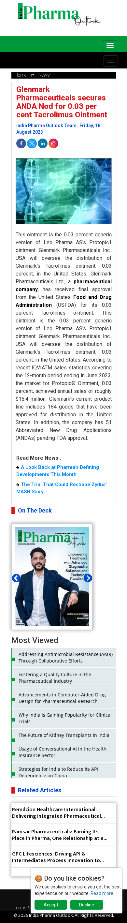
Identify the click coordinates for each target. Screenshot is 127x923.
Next (86, 576)
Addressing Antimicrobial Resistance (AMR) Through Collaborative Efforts (66, 657)
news (44, 75)
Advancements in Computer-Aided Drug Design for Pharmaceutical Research (62, 698)
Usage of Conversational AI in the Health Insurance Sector (62, 752)
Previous (14, 576)
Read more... (103, 893)
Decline (86, 904)
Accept (51, 904)
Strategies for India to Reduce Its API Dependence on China (58, 772)
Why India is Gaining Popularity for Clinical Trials (65, 718)
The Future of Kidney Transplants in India (64, 735)
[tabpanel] (52, 589)
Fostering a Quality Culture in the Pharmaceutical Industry (55, 677)
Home (20, 75)
